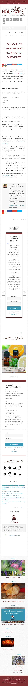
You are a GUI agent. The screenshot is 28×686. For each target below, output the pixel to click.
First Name (14, 296)
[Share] (3, 66)
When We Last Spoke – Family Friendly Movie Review (13, 485)
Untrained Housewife (14, 11)
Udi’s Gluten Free (6, 175)
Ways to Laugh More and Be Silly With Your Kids (12, 493)
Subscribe (14, 308)
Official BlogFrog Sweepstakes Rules (9, 177)
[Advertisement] (15, 329)
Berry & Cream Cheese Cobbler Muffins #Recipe (13, 624)
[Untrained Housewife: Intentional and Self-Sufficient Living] (14, 523)
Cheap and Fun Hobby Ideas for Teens (10, 491)
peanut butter (18, 219)
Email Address (14, 301)
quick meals (23, 219)
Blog (23, 205)
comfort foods (19, 217)
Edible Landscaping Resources (13, 577)
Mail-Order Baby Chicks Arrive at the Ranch (13, 601)
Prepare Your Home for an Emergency (10, 495)
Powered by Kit (14, 314)
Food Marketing (16, 507)
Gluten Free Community (17, 73)
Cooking (9, 217)
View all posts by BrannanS (15, 205)
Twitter (10, 207)
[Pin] (3, 64)
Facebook (15, 207)
